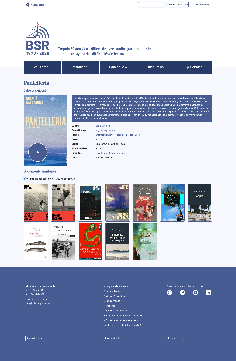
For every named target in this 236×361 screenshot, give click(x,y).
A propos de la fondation (116, 286)
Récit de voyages (125, 135)
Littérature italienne (105, 135)
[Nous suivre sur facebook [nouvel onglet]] (182, 292)
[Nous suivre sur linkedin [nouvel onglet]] (208, 292)
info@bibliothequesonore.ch (39, 303)
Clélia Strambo (103, 125)
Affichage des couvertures (41, 178)
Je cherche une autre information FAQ (122, 325)
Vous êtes (41, 67)
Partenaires (109, 305)
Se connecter (203, 4)
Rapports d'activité (113, 291)
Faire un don (174, 338)
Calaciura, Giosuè (35, 90)
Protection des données (116, 310)
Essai (137, 135)
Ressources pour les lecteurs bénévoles (124, 315)
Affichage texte (67, 178)
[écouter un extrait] (37, 152)
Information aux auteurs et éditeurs (121, 320)
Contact (195, 67)
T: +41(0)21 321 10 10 (36, 299)
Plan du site (111, 338)
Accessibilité (37, 5)
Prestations (79, 67)
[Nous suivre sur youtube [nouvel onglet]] (195, 292)
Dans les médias (112, 301)
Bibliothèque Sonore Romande (110, 153)
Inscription (156, 67)
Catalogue (117, 67)
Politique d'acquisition (114, 296)
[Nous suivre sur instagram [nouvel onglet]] (169, 292)
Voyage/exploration (105, 130)
